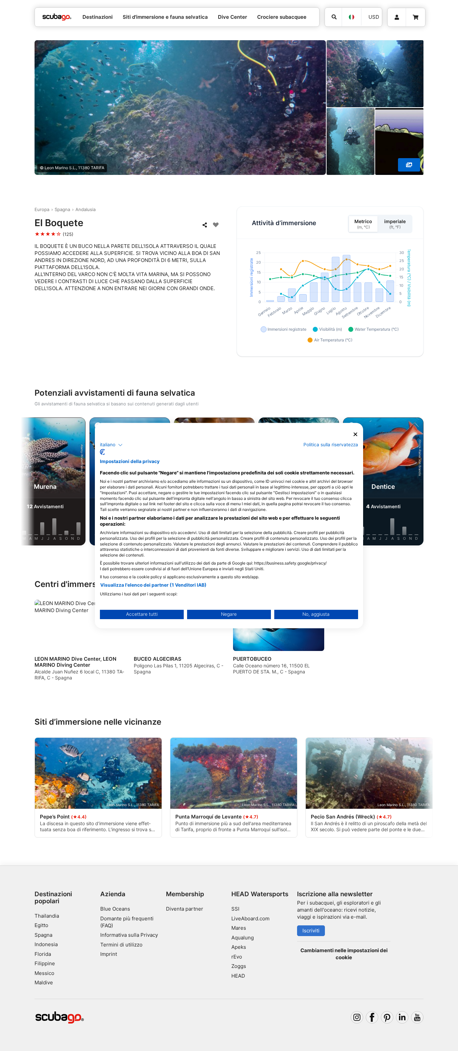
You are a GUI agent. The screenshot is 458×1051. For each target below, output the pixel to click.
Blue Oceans (115, 909)
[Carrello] (415, 17)
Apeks (238, 947)
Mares (238, 928)
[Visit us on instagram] (357, 1017)
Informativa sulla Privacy (129, 935)
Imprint (108, 954)
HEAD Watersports (259, 894)
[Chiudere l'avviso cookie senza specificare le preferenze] (355, 434)
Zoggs (238, 966)
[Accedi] (397, 17)
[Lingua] (351, 17)
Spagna (62, 209)
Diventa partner (184, 909)
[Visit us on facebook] (372, 1017)
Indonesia (46, 944)
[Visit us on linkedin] (402, 1017)
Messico (44, 973)
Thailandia (47, 916)
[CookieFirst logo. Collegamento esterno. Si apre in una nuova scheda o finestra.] (102, 452)
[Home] (57, 17)
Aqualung (242, 937)
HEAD (238, 976)
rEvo (236, 957)
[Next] (424, 482)
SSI (235, 909)
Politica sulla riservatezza (330, 444)
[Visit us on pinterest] (387, 1017)
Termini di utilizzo (121, 944)
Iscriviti (311, 930)
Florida (43, 954)
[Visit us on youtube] (417, 1017)
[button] (111, 445)
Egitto (41, 925)
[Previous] (34, 482)
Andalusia (85, 209)
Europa (42, 209)
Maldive (44, 982)
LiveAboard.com (250, 918)
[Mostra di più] (409, 165)
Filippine (45, 963)
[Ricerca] (333, 17)
